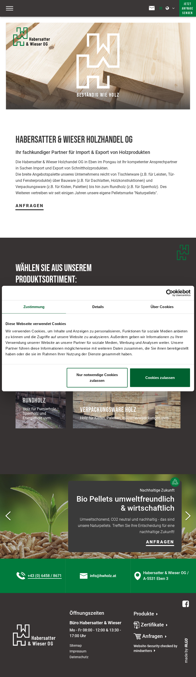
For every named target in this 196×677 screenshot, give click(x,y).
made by (186, 655)
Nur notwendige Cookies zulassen (97, 378)
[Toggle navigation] (9, 8)
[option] (98, 516)
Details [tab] (98, 306)
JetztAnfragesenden (187, 8)
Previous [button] (8, 516)
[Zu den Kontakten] (152, 7)
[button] (149, 541)
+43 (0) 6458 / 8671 (45, 575)
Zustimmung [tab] (34, 306)
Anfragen (30, 205)
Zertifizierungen (147, 500)
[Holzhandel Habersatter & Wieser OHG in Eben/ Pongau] (37, 36)
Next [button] (188, 516)
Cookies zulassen (160, 378)
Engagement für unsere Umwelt (148, 491)
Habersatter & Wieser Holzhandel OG (74, 140)
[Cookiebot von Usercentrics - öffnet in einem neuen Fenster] (170, 292)
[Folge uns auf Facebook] (185, 604)
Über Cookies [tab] (162, 306)
